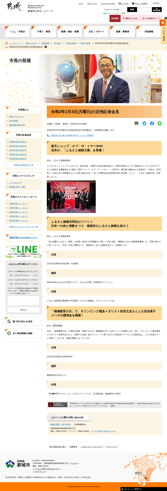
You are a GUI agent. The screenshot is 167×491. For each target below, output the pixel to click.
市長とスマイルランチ (24, 176)
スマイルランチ (15, 183)
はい (12, 275)
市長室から (23, 110)
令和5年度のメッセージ (18, 216)
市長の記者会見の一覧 (23, 165)
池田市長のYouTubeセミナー (23, 237)
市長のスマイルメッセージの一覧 (23, 227)
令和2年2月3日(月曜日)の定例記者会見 (26, 47)
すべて (108, 13)
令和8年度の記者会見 (17, 142)
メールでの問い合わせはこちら (103, 431)
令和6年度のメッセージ (18, 212)
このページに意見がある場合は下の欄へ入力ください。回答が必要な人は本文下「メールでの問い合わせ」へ (23, 290)
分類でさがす (31, 43)
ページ (116, 13)
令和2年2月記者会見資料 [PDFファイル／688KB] (72, 135)
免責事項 (73, 447)
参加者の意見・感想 (17, 187)
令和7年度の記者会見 (17, 146)
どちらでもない (23, 275)
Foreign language (108, 4)
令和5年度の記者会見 (17, 154)
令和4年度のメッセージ (18, 221)
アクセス (74, 463)
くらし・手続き (17, 31)
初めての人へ (92, 4)
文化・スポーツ (96, 31)
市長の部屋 (71, 43)
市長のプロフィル (16, 117)
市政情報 (149, 31)
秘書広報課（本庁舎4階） (61, 424)
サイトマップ (111, 447)
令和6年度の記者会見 (17, 150)
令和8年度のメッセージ (18, 204)
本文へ (81, 4)
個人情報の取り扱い (58, 447)
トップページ (15, 43)
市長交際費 (13, 121)
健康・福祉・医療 (70, 31)
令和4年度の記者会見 (17, 159)
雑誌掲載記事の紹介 (17, 125)
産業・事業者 (122, 31)
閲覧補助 (156, 3)
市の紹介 (58, 43)
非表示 (166, 18)
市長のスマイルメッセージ (23, 197)
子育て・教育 (43, 31)
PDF (123, 13)
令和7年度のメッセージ (18, 208)
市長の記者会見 (23, 135)
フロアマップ (39, 471)
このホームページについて (92, 447)
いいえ (35, 275)
